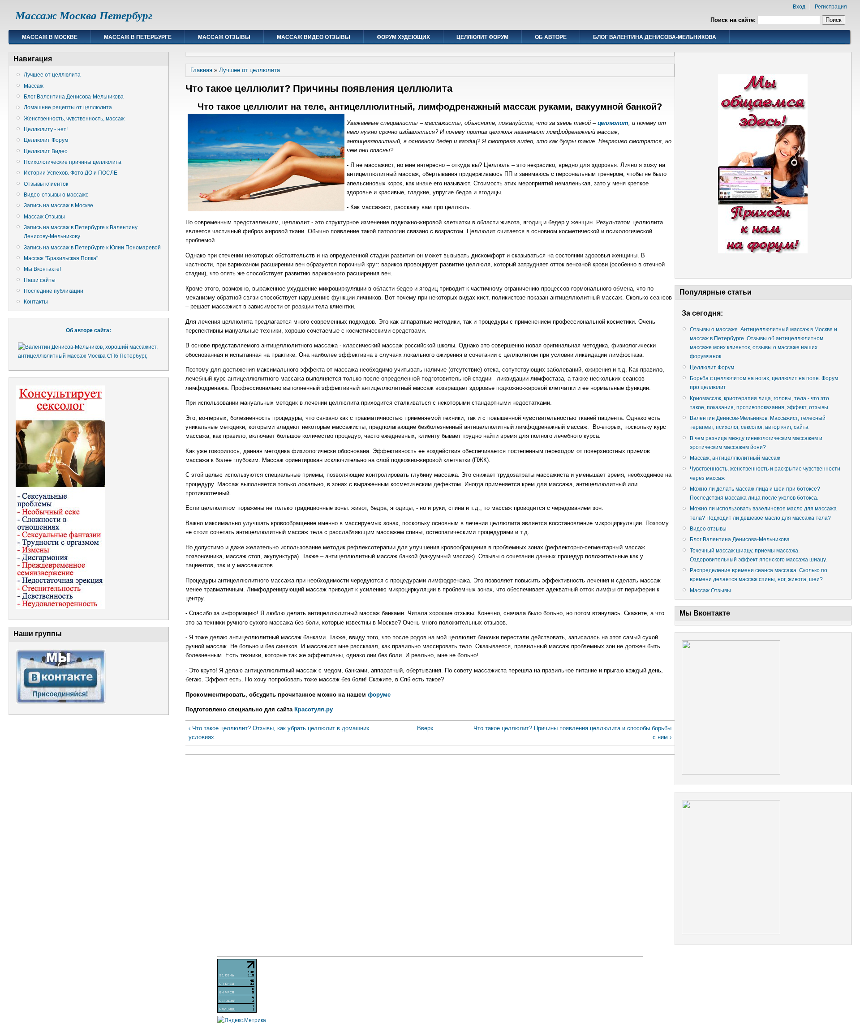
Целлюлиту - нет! (46, 129)
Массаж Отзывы (224, 37)
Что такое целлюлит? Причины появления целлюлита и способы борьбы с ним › (572, 732)
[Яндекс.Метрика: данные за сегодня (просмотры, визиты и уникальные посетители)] (241, 1020)
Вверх (425, 728)
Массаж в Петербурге (138, 37)
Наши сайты (40, 280)
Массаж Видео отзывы (313, 37)
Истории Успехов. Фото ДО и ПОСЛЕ (70, 173)
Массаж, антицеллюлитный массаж (735, 458)
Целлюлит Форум (482, 37)
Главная (201, 70)
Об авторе (551, 37)
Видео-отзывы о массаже (56, 195)
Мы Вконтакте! (42, 269)
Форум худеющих (403, 37)
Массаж (33, 86)
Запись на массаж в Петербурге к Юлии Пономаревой (92, 247)
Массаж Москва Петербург (83, 15)
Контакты (36, 302)
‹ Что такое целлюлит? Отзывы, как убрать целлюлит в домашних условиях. (279, 732)
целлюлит (613, 123)
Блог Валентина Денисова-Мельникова (654, 37)
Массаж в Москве (49, 37)
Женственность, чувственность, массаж (74, 119)
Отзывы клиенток (46, 184)
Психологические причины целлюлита (72, 162)
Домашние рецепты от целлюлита (68, 107)
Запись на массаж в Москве (58, 205)
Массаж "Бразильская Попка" (61, 258)
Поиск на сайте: (733, 20)
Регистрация (831, 7)
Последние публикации (53, 291)
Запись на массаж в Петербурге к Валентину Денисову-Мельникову (81, 232)
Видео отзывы (708, 529)
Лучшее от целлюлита (52, 75)
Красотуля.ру (313, 709)
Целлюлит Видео (46, 151)
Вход (799, 7)
